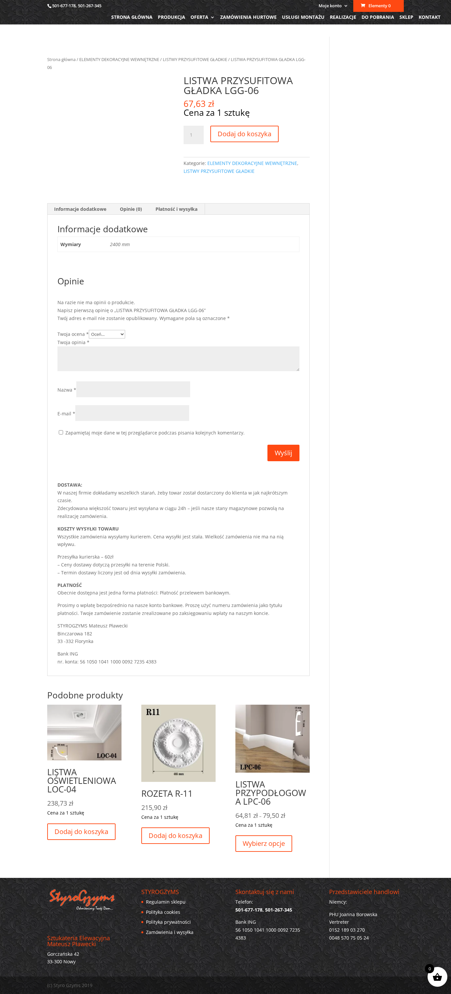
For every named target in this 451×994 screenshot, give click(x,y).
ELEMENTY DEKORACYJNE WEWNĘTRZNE (119, 59)
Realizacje (343, 17)
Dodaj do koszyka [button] (81, 831)
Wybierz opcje (264, 843)
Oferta (199, 17)
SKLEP (406, 17)
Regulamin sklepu (166, 902)
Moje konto (330, 6)
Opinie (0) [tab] (131, 209)
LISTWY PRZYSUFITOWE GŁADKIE (195, 59)
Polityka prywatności (168, 922)
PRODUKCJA (171, 17)
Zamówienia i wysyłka (169, 932)
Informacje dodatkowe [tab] (80, 209)
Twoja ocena (73, 334)
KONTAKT (429, 17)
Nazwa (66, 390)
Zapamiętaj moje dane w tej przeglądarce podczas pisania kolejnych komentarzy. (155, 433)
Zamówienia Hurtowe (248, 17)
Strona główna (132, 17)
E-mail (66, 413)
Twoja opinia (73, 342)
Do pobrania (378, 17)
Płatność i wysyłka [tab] (176, 209)
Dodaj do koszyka (244, 133)
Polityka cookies (163, 912)
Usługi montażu (303, 17)
